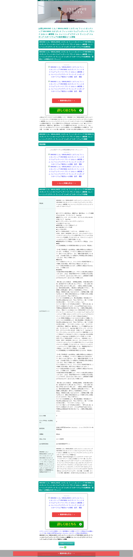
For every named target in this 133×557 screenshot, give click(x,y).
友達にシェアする (66, 543)
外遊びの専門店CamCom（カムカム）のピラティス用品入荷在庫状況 (67, 533)
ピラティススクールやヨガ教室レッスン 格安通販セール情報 (57, 531)
